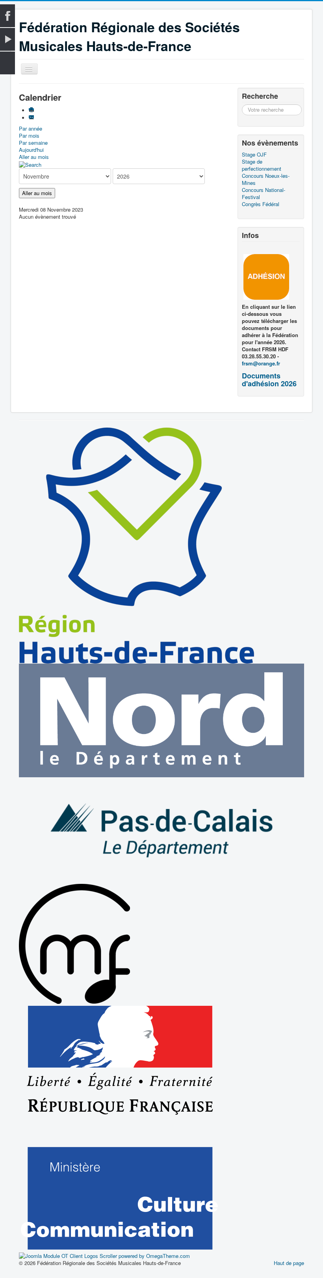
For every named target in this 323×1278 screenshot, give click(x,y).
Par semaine (33, 142)
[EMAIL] (32, 118)
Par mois (29, 135)
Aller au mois (34, 156)
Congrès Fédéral (260, 204)
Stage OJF (254, 154)
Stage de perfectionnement (261, 165)
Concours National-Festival (263, 193)
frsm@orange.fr (261, 363)
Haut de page (289, 1263)
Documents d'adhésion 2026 (269, 380)
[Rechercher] (30, 164)
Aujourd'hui (31, 149)
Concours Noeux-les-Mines (266, 179)
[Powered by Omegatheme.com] (104, 1255)
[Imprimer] (32, 110)
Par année (30, 128)
